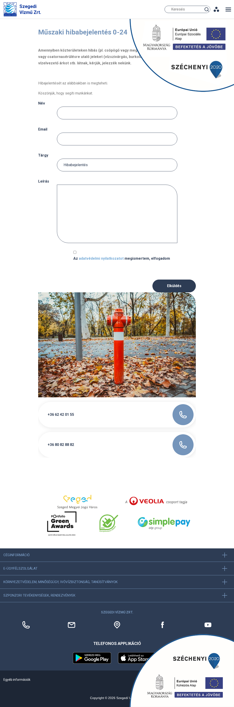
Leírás (43, 181)
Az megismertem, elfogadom (121, 258)
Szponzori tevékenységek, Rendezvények (39, 595)
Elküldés (174, 286)
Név (41, 103)
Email (42, 129)
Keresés (207, 9)
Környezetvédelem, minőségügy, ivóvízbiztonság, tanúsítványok (60, 582)
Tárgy (43, 155)
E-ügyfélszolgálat (20, 568)
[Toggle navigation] (228, 9)
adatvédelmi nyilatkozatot (101, 258)
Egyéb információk (16, 679)
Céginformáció (16, 555)
